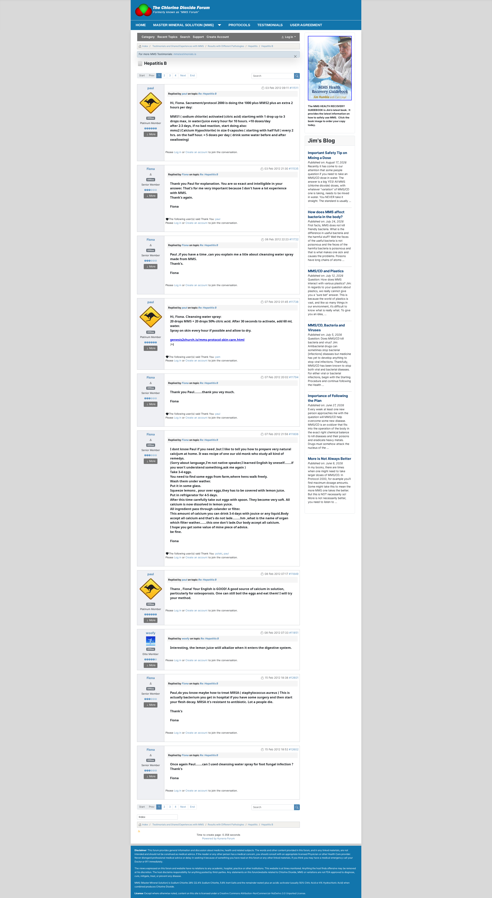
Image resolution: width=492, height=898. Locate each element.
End (192, 75)
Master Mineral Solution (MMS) (183, 25)
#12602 (293, 749)
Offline (150, 118)
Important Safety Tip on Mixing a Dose (327, 155)
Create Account (218, 37)
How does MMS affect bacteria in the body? (326, 214)
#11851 (293, 632)
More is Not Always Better (329, 459)
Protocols (239, 25)
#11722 (293, 239)
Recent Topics (167, 37)
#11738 (293, 301)
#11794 (293, 377)
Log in (177, 152)
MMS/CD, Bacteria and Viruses (326, 327)
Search (185, 37)
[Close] (295, 56)
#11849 (293, 573)
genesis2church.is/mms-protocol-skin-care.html (207, 339)
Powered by (209, 838)
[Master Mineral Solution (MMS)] (218, 25)
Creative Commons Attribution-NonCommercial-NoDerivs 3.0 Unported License (262, 893)
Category (148, 37)
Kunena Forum (226, 838)
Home (141, 25)
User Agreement (306, 25)
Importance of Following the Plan (328, 398)
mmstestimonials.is (185, 54)
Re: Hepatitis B (207, 93)
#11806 (293, 434)
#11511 (294, 87)
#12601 (293, 677)
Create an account (196, 152)
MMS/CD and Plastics (326, 271)
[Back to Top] (486, 891)
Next (183, 75)
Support (198, 37)
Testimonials (270, 25)
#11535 (293, 168)
